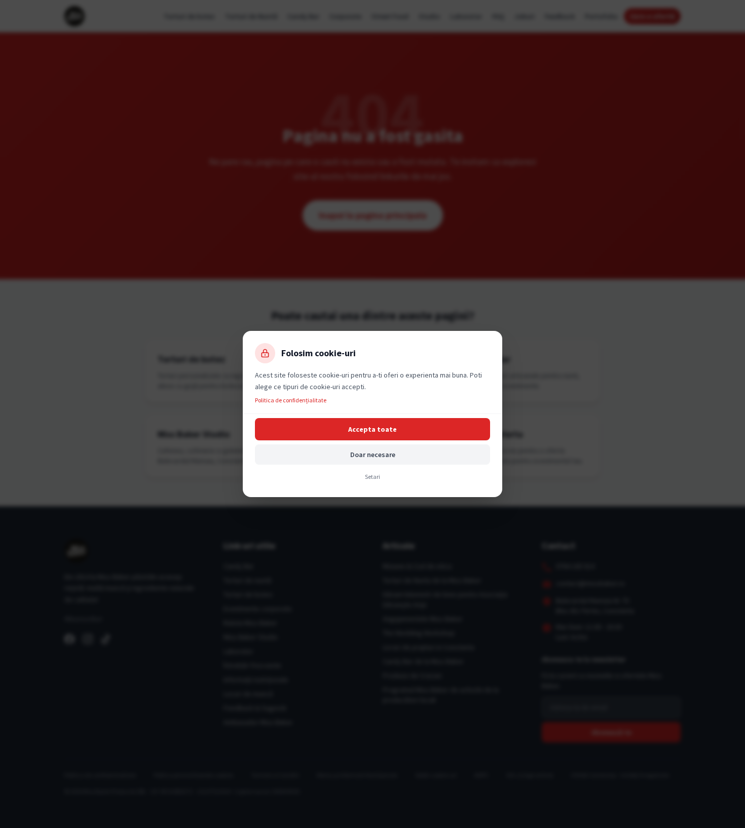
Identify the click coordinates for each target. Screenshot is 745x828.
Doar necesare (372, 454)
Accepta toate (372, 429)
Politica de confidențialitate (290, 400)
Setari (372, 476)
